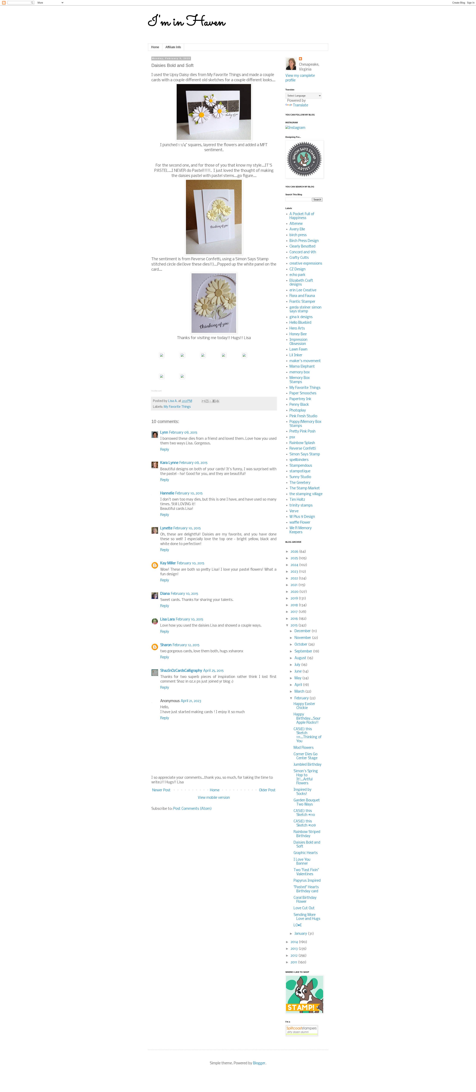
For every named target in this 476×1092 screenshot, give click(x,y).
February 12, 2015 (186, 645)
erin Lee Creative (303, 290)
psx (292, 437)
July (298, 665)
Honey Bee (298, 334)
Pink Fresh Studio (303, 416)
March (300, 692)
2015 (294, 625)
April (299, 685)
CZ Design (297, 269)
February (302, 698)
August (301, 658)
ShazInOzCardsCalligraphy (181, 671)
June (299, 671)
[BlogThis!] (207, 401)
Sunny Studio (300, 477)
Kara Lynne (169, 463)
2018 (295, 605)
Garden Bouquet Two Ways (307, 802)
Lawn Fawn (298, 349)
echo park (297, 275)
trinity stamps (301, 505)
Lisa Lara (167, 619)
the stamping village (306, 494)
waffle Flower (300, 523)
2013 (295, 949)
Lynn (164, 433)
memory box (300, 372)
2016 (295, 619)
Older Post (267, 790)
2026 (295, 552)
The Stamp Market (305, 488)
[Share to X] (210, 401)
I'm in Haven (186, 22)
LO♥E (298, 925)
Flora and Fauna (302, 296)
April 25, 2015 (213, 671)
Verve (294, 511)
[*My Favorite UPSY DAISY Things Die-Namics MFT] (161, 357)
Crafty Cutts (299, 258)
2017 (295, 612)
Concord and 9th (303, 252)
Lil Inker (296, 355)
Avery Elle (297, 229)
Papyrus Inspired (307, 881)
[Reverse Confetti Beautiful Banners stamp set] (244, 357)
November (303, 638)
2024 (295, 565)
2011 (294, 962)
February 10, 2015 (188, 493)
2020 (295, 592)
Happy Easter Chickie (304, 706)
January (301, 934)
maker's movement (305, 361)
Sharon (166, 645)
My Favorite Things (177, 407)
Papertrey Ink (300, 399)
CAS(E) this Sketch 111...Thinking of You (307, 735)
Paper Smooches (303, 393)
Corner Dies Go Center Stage (305, 756)
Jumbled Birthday (307, 765)
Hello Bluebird (300, 323)
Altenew (296, 224)
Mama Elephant (302, 367)
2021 (294, 585)
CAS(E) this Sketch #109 (305, 823)
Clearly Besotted (302, 246)
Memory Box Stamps (300, 380)
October (301, 644)
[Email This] (203, 401)
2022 (295, 578)
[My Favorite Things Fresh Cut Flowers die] (182, 357)
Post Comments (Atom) (192, 809)
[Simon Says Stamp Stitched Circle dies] (223, 357)
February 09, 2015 (183, 433)
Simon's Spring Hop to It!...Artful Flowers (306, 777)
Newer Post (161, 790)
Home (155, 47)
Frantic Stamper (302, 302)
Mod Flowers (303, 748)
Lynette (166, 528)
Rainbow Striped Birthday (307, 834)
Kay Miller (168, 563)
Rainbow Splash (302, 443)
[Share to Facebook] (214, 401)
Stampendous (301, 466)
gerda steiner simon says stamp (305, 309)
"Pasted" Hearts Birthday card (306, 889)
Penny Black (299, 405)
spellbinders (299, 460)
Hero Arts (297, 328)
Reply (164, 450)
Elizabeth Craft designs (301, 283)
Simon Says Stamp (305, 454)
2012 (294, 956)
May (298, 678)
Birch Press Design (304, 241)
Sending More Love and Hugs (307, 917)
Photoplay (298, 410)
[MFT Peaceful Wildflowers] (202, 357)
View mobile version (214, 798)
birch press (298, 235)
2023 (295, 572)
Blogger (259, 1063)
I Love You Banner (302, 862)
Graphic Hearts (306, 853)
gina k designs (301, 317)
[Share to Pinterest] (217, 401)
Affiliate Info (173, 47)
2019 (295, 598)
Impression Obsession (298, 342)
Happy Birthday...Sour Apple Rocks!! (307, 718)
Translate (300, 105)
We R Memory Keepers (301, 530)
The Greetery (300, 483)
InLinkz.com (156, 391)
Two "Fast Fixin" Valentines (306, 872)
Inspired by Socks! (302, 792)
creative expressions (306, 264)
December (303, 631)
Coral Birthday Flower (305, 900)
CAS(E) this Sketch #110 (304, 813)
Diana (165, 594)
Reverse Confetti (303, 449)
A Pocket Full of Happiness (302, 216)
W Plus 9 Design (302, 517)
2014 (295, 942)
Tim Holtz (297, 500)
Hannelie (167, 493)
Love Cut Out (304, 908)
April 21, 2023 (191, 701)
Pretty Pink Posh (303, 431)
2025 (295, 558)
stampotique (300, 471)
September (304, 651)
